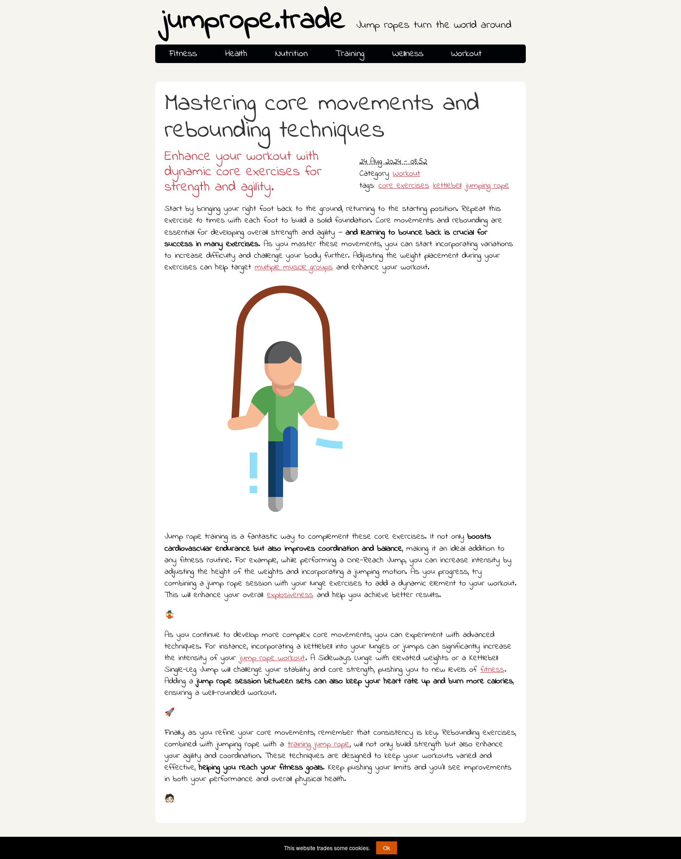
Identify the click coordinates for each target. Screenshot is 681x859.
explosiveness (290, 595)
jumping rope (487, 186)
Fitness (183, 54)
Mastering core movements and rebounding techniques (321, 117)
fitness (492, 670)
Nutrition (291, 54)
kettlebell (447, 186)
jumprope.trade (336, 21)
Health (236, 54)
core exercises (403, 186)
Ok (386, 848)
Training (349, 54)
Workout (466, 54)
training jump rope (318, 744)
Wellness (407, 54)
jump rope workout (272, 658)
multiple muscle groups (294, 267)
